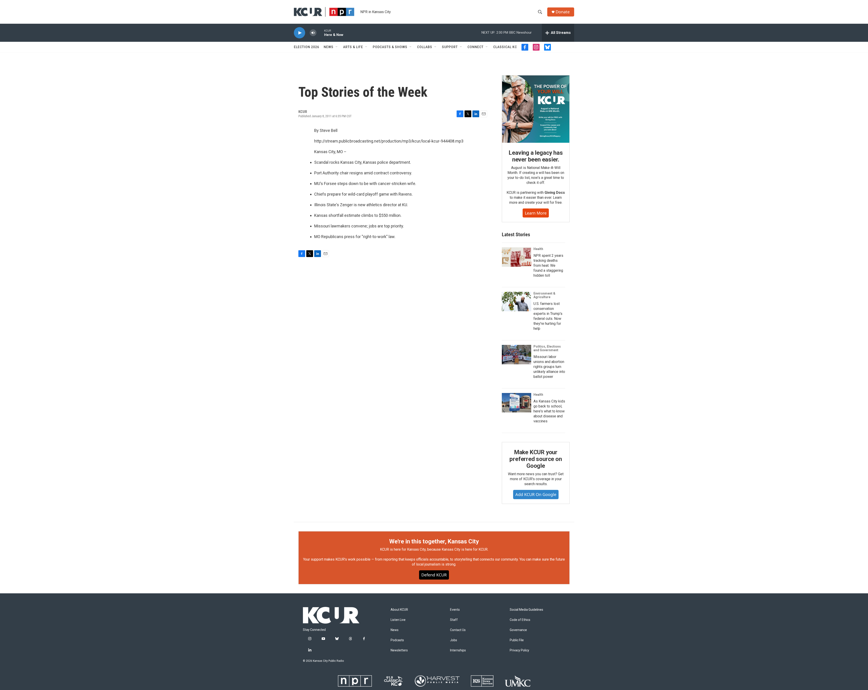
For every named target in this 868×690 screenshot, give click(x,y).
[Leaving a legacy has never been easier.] (535, 109)
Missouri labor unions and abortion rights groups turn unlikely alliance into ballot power (549, 367)
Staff (454, 620)
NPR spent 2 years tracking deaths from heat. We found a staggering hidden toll (548, 265)
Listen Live (398, 620)
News (328, 47)
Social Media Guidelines (526, 609)
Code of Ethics (520, 620)
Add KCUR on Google (535, 494)
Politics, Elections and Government (547, 348)
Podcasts (397, 640)
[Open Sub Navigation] (337, 47)
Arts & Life (353, 47)
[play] (299, 32)
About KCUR (399, 609)
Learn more (536, 213)
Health (538, 249)
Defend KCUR (434, 575)
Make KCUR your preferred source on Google (535, 459)
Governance (518, 630)
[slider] (320, 32)
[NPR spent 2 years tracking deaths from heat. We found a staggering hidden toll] (516, 257)
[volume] (313, 33)
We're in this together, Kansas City (434, 541)
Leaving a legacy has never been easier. (536, 156)
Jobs (453, 640)
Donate (563, 11)
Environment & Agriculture (544, 295)
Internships (458, 650)
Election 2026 (306, 47)
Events (455, 609)
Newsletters (399, 650)
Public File (517, 640)
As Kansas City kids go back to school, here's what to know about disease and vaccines (549, 411)
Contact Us (458, 630)
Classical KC (505, 47)
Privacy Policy (519, 650)
